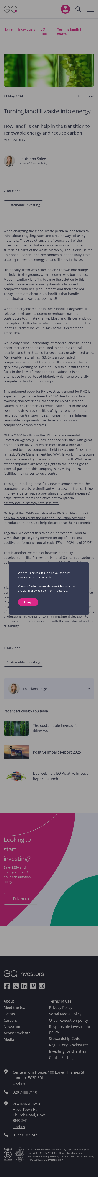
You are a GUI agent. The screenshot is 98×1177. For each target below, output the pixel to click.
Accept (28, 602)
